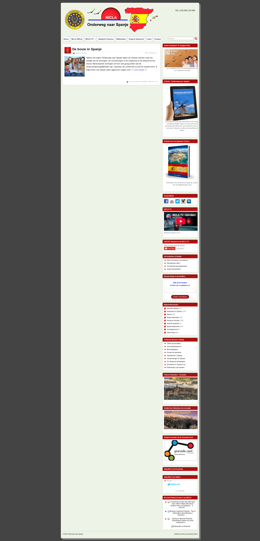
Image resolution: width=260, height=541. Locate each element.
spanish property (173, 323)
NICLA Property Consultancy (177, 260)
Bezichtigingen (172, 349)
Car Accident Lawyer (181, 490)
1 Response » (152, 53)
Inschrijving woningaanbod (177, 266)
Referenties (121, 39)
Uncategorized (172, 329)
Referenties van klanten (175, 367)
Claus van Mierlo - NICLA (144, 81)
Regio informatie (173, 317)
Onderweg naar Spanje (75, 534)
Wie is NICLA (76, 39)
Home (66, 39)
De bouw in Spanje (87, 49)
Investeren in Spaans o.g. (176, 364)
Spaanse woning (81, 53)
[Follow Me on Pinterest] (181, 526)
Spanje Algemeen (173, 326)
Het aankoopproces (174, 346)
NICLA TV (89, 39)
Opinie (169, 314)
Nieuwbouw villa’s (173, 263)
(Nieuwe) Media (172, 308)
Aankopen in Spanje (174, 311)
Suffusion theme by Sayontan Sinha (185, 534)
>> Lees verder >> (139, 70)
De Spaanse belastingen (176, 361)
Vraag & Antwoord (136, 39)
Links (149, 39)
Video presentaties (174, 343)
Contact (157, 39)
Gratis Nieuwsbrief (174, 269)
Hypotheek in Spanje (174, 356)
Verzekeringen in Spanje (176, 358)
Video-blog (171, 332)
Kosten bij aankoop (174, 352)
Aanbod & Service (105, 39)
